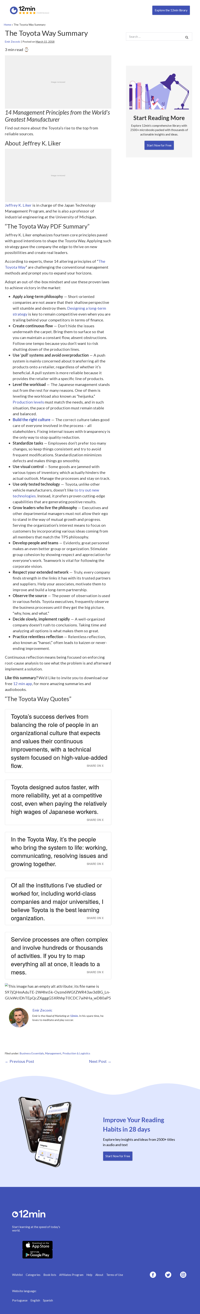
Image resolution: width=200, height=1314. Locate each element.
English (35, 1300)
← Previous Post (19, 1061)
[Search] (186, 37)
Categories (33, 1274)
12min (74, 1015)
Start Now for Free (159, 145)
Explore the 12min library (171, 10)
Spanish (48, 1300)
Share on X (95, 766)
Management (53, 1053)
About (99, 1274)
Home (7, 24)
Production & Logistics (76, 1053)
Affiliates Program (71, 1274)
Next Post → (100, 1061)
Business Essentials (32, 1053)
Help (89, 1274)
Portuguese (20, 1300)
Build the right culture (31, 419)
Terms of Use (114, 1274)
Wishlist (17, 1274)
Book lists (49, 1274)
